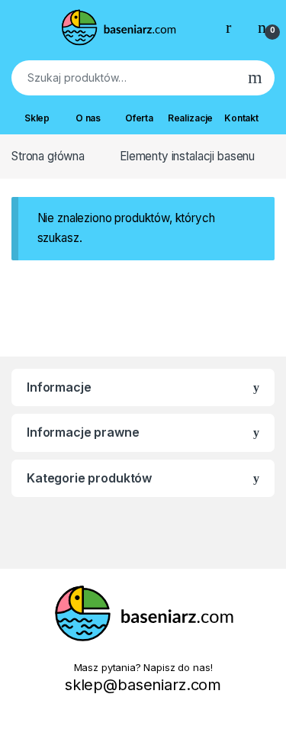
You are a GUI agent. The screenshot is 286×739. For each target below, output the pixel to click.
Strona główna (48, 156)
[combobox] (123, 77)
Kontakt (241, 118)
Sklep (37, 118)
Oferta (139, 118)
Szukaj (255, 77)
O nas (88, 118)
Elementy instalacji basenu (187, 156)
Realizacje (190, 118)
